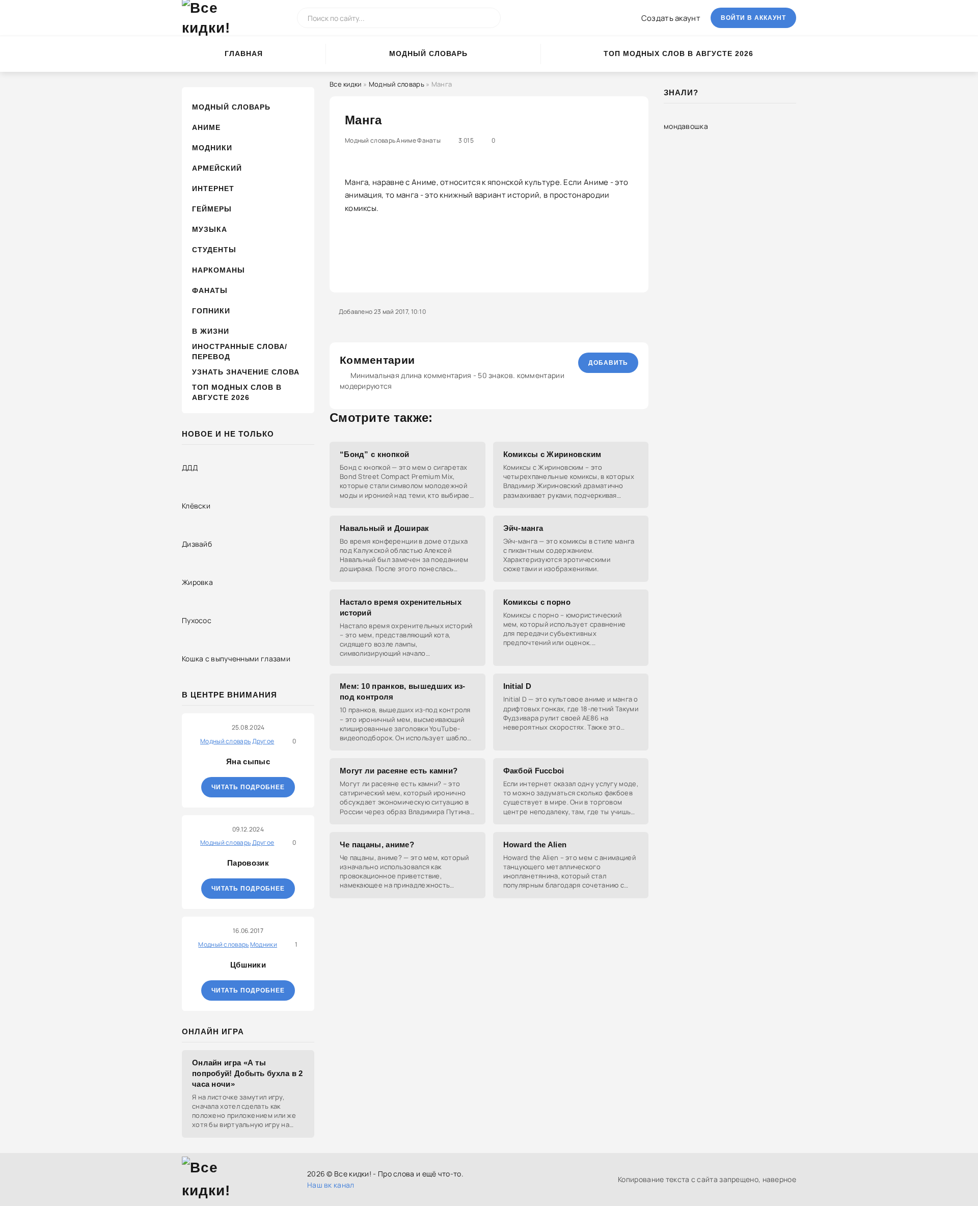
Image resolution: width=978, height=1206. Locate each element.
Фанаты (210, 290)
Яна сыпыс (248, 761)
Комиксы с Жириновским (552, 454)
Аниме (206, 127)
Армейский (217, 168)
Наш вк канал (331, 1185)
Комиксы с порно (537, 602)
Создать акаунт (670, 18)
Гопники (211, 311)
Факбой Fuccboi (533, 770)
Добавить (608, 362)
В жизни (210, 331)
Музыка (209, 229)
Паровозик (248, 863)
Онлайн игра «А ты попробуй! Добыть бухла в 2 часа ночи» (247, 1073)
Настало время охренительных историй (400, 607)
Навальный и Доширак (384, 528)
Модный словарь (428, 53)
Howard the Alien (535, 844)
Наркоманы (218, 270)
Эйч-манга (523, 528)
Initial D (517, 686)
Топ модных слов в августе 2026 (678, 53)
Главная (244, 53)
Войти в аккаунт (753, 17)
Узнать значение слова (246, 372)
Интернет (213, 188)
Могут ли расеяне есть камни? (398, 770)
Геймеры (212, 209)
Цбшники (248, 964)
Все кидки (346, 84)
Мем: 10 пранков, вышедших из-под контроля (403, 691)
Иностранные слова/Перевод (239, 351)
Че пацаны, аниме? (377, 844)
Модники (212, 148)
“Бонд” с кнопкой (375, 454)
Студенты (214, 250)
